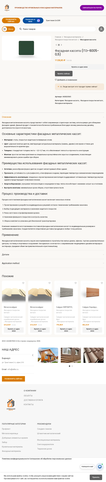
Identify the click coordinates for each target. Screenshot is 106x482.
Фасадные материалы (72, 37)
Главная (58, 37)
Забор (4, 442)
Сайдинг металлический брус (65, 318)
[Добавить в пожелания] (23, 283)
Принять (96, 477)
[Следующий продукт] (61, 45)
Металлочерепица (10, 433)
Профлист (6, 429)
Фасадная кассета (88, 40)
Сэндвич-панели (44, 429)
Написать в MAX (30, 20)
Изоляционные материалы (48, 440)
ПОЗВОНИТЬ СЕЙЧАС (11, 20)
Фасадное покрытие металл (66, 40)
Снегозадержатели (45, 444)
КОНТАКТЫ (28, 404)
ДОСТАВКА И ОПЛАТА (33, 400)
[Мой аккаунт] (101, 29)
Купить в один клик (79, 67)
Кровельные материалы (12, 447)
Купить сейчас (64, 74)
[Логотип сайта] (7, 8)
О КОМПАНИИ (30, 390)
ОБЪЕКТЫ (28, 396)
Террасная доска (44, 449)
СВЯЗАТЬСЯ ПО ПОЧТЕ (92, 8)
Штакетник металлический (48, 433)
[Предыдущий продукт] (56, 45)
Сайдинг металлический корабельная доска (13, 318)
